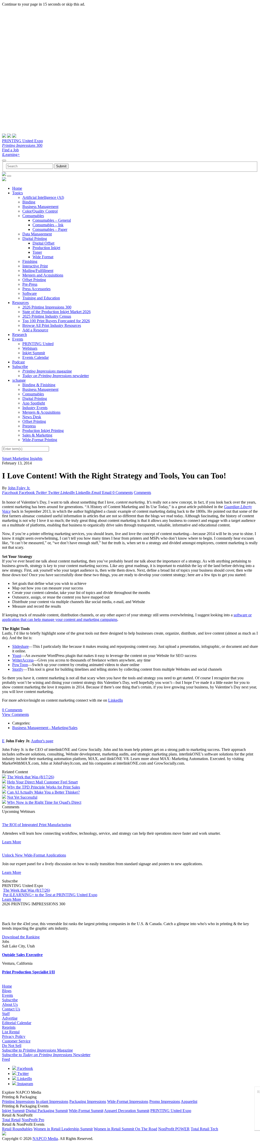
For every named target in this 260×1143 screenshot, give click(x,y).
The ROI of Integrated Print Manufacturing (36, 825)
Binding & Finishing (38, 385)
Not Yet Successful (22, 797)
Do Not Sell (11, 1045)
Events (17, 339)
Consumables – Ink (47, 225)
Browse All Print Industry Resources (51, 325)
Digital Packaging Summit (47, 1110)
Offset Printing (34, 280)
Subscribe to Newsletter (46, 1055)
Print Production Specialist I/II (28, 972)
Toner (37, 252)
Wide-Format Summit (86, 1110)
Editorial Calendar (16, 1023)
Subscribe (20, 366)
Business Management (40, 206)
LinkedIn (115, 700)
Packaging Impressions (87, 1101)
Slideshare (20, 646)
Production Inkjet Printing (43, 430)
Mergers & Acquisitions (41, 412)
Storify (17, 669)
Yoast (16, 655)
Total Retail (11, 1120)
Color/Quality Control (40, 211)
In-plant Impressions (52, 1101)
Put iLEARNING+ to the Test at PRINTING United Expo (50, 895)
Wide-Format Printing (39, 440)
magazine (47, 371)
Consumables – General (51, 220)
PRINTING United (38, 344)
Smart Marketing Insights (22, 458)
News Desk (31, 417)
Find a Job (10, 150)
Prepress (29, 426)
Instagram (24, 1084)
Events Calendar (35, 357)
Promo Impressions (164, 1101)
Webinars (29, 348)
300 (22, 145)
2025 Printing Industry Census (46, 316)
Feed (6, 1059)
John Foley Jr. (19, 488)
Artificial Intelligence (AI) (43, 197)
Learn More (11, 842)
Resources (20, 302)
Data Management (37, 234)
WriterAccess (23, 660)
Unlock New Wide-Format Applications (34, 855)
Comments (142, 492)
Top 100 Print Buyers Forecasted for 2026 (56, 321)
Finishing (29, 261)
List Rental (11, 1032)
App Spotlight (33, 403)
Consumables (33, 216)
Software (29, 293)
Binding (28, 202)
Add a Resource (35, 330)
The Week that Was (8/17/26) (30, 777)
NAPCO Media (45, 1138)
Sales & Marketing (37, 435)
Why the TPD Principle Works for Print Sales (43, 787)
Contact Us (11, 1009)
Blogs (6, 991)
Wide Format (42, 257)
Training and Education (41, 298)
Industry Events (34, 408)
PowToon (20, 665)
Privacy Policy (13, 1036)
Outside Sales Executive (22, 955)
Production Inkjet (46, 248)
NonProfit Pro (33, 1120)
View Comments (15, 714)
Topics (17, 193)
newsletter (55, 376)
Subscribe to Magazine (37, 1050)
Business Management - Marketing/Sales (44, 728)
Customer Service (16, 1041)
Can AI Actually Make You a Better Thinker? (43, 792)
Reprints (8, 1027)
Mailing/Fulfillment (37, 270)
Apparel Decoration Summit (126, 1110)
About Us (10, 1004)
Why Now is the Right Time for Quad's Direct (44, 802)
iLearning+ (11, 154)
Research (19, 334)
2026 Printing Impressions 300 (46, 307)
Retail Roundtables (17, 1129)
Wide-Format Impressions (127, 1101)
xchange (19, 380)
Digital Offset (43, 243)
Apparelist (189, 1101)
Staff (6, 1013)
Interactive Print (35, 266)
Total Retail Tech (204, 1129)
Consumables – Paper (49, 229)
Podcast (18, 362)
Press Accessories (36, 289)
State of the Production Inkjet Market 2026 (56, 312)
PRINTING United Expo (22, 141)
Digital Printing (34, 238)
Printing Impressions (18, 1101)
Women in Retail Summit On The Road (125, 1129)
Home (17, 188)
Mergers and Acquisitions (42, 275)
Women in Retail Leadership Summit (63, 1129)
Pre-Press (29, 284)
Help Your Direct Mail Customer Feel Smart (42, 782)
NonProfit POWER (174, 1129)
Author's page (42, 741)
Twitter (22, 1073)
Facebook (24, 1068)
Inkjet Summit (33, 353)
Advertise (10, 1018)
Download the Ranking (21, 937)
